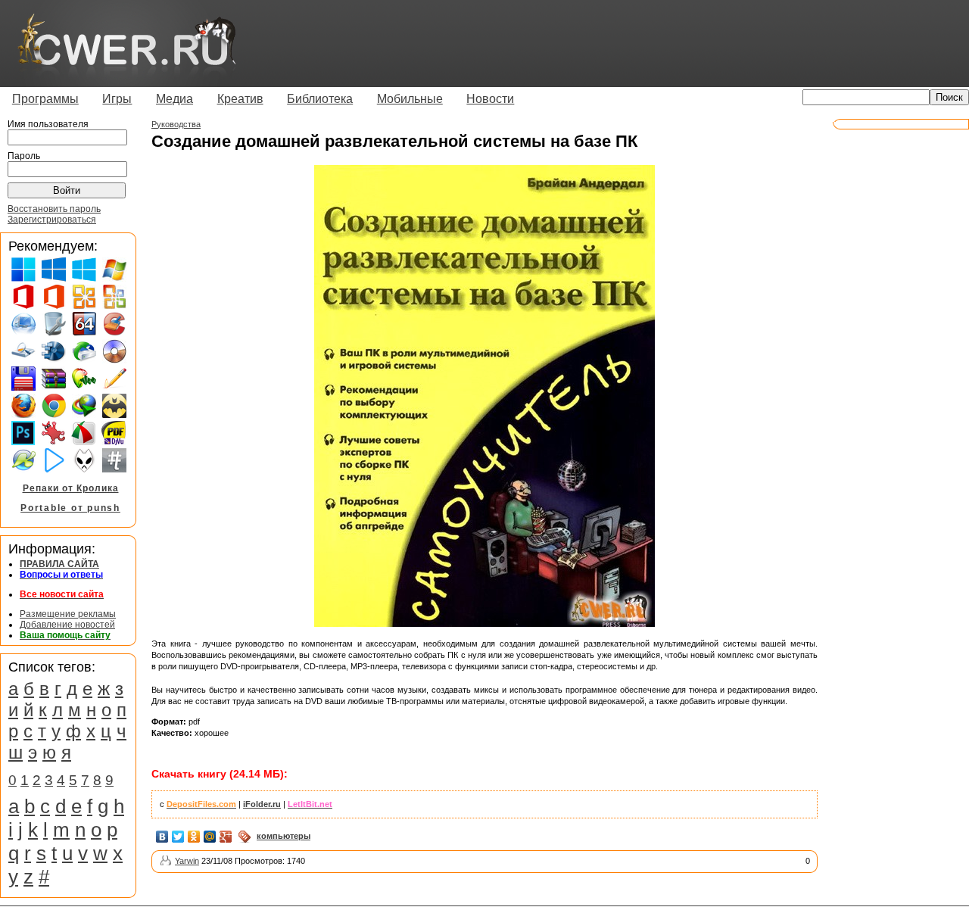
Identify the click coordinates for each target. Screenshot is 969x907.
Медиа (174, 98)
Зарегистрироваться (52, 219)
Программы (45, 98)
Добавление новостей (67, 624)
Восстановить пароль (54, 209)
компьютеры (283, 835)
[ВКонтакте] (162, 836)
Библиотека (320, 98)
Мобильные (410, 98)
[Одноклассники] (194, 836)
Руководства (176, 124)
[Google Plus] (226, 836)
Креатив (240, 98)
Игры (117, 98)
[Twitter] (178, 836)
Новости (490, 98)
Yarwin (187, 860)
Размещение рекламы (68, 614)
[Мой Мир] (210, 836)
